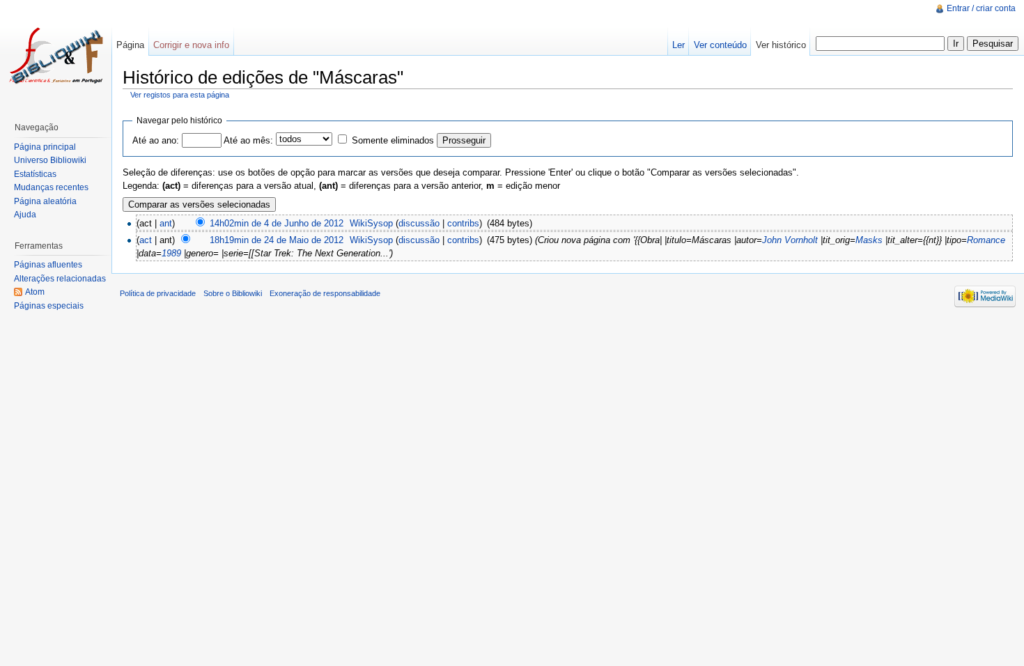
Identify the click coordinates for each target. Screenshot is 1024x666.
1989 (171, 253)
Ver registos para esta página (179, 95)
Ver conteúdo (720, 45)
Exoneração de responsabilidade (325, 293)
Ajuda (25, 214)
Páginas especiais (49, 306)
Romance (986, 240)
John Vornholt (790, 240)
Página (130, 45)
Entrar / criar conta (981, 8)
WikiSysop (371, 223)
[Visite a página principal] (55, 55)
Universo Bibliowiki (50, 160)
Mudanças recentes (51, 187)
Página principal (45, 147)
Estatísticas (35, 174)
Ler (678, 45)
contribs (463, 223)
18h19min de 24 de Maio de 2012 (276, 240)
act (145, 240)
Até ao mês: (248, 140)
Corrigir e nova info (191, 45)
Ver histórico (781, 45)
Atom (35, 292)
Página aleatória (45, 201)
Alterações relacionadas (60, 279)
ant (166, 223)
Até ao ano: (155, 140)
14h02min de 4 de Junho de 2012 (276, 223)
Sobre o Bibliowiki (232, 293)
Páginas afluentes (48, 265)
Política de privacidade (158, 293)
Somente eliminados (393, 140)
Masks (869, 240)
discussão (419, 223)
